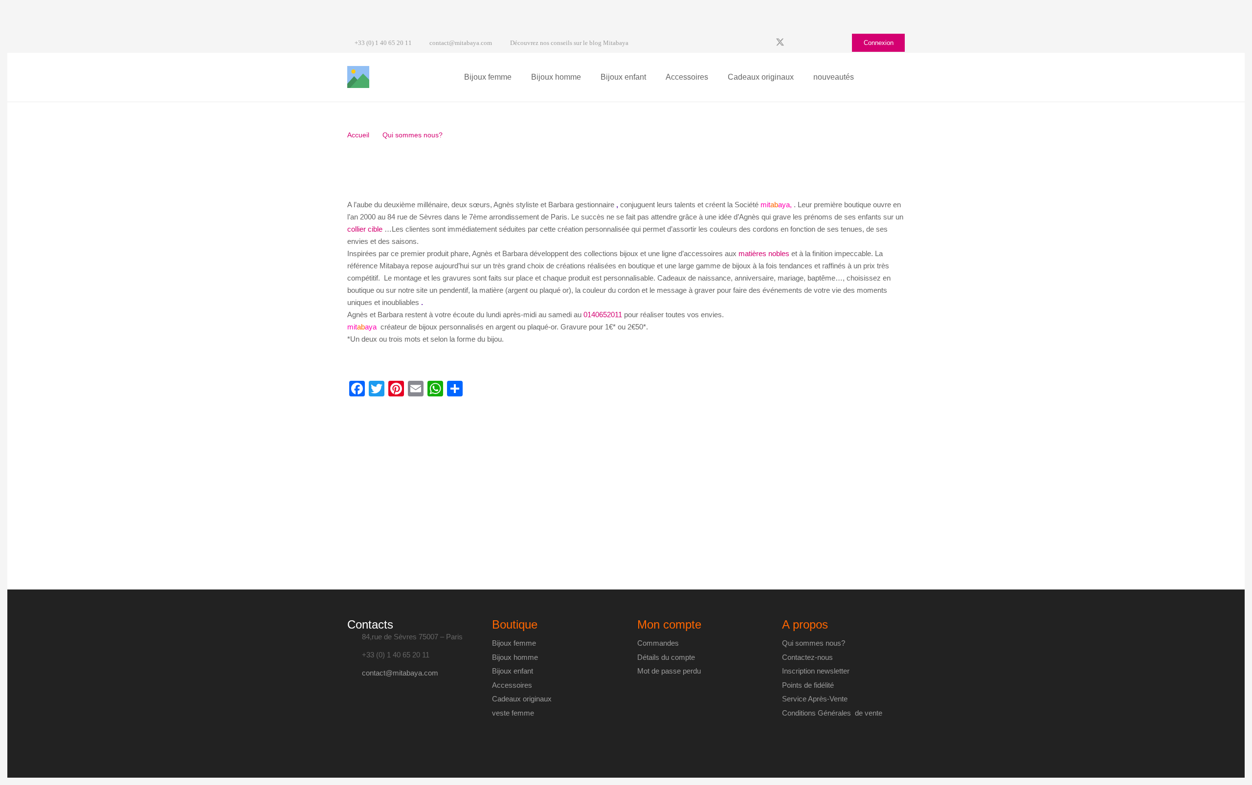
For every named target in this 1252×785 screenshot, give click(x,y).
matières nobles (763, 253)
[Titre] (358, 77)
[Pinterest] (833, 43)
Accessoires (512, 685)
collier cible (364, 229)
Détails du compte (666, 657)
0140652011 (602, 314)
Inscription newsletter (816, 671)
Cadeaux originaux (522, 699)
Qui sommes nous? (813, 643)
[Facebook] (762, 43)
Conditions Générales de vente (832, 713)
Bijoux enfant (512, 671)
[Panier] (894, 77)
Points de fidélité (808, 685)
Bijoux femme (514, 643)
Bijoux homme (515, 657)
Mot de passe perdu (669, 671)
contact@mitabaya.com (400, 673)
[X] (780, 43)
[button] (517, 77)
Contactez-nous (807, 657)
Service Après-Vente (815, 699)
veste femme (513, 713)
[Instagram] (815, 43)
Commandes (658, 643)
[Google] (797, 43)
